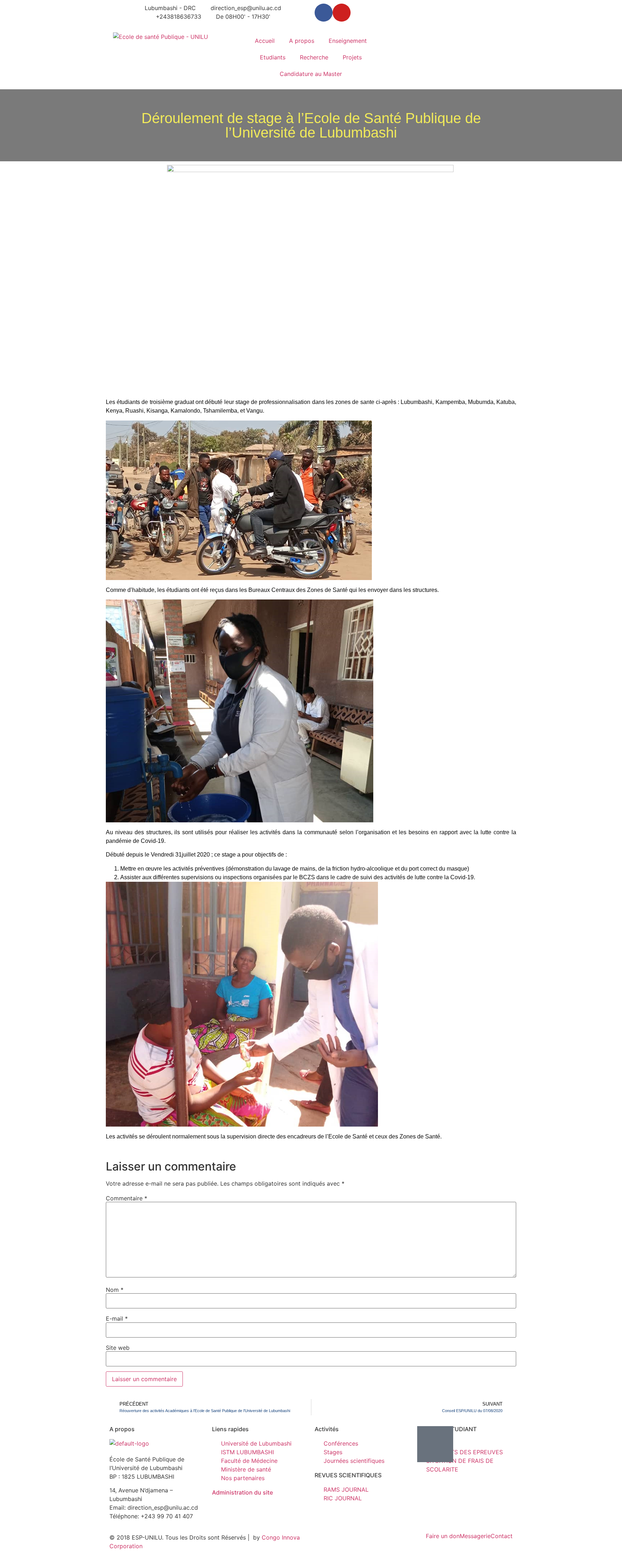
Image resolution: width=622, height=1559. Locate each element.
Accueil (265, 40)
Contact (502, 1536)
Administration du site (242, 1492)
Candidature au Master (311, 73)
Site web (118, 1348)
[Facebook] (324, 13)
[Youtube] (342, 13)
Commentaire (126, 1198)
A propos (301, 40)
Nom (114, 1290)
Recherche (314, 57)
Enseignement (348, 40)
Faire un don (443, 1536)
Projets (352, 57)
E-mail (117, 1318)
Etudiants (272, 57)
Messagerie (475, 1536)
